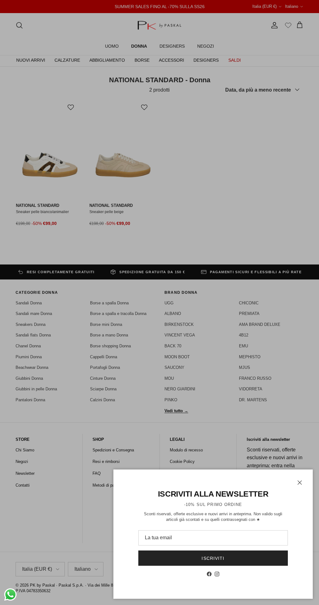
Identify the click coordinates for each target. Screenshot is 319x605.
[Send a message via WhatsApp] (10, 594)
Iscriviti (213, 558)
